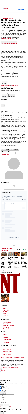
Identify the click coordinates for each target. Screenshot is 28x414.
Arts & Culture (6, 311)
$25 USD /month (14, 149)
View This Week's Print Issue (7, 304)
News (4, 308)
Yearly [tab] (13, 145)
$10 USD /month (5, 149)
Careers (5, 336)
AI (17, 357)
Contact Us (5, 337)
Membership (6, 342)
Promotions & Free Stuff (8, 325)
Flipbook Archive (7, 339)
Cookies (9, 357)
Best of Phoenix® (5, 388)
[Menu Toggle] (2, 9)
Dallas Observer (6, 348)
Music (4, 313)
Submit (6, 405)
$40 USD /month (5, 151)
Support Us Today (5, 154)
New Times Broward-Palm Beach (11, 353)
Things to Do (4, 386)
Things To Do (6, 315)
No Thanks (3, 393)
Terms (12, 85)
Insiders (3, 387)
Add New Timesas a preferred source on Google (9, 42)
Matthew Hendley (6, 38)
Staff (4, 341)
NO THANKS (12, 96)
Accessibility (14, 357)
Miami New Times (7, 351)
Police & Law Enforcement (7, 18)
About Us (5, 334)
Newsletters (6, 316)
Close (2, 413)
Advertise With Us (7, 322)
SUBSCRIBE (5, 96)
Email (2, 80)
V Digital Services (7, 354)
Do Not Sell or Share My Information (9, 367)
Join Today (3, 391)
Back (2, 405)
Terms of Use (6, 327)
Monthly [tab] (9, 145)
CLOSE (3, 106)
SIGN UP (4, 83)
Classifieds (5, 324)
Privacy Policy (6, 328)
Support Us (21, 9)
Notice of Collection (5, 85)
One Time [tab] (3, 145)
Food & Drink (6, 310)
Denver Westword (7, 349)
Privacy (16, 85)
